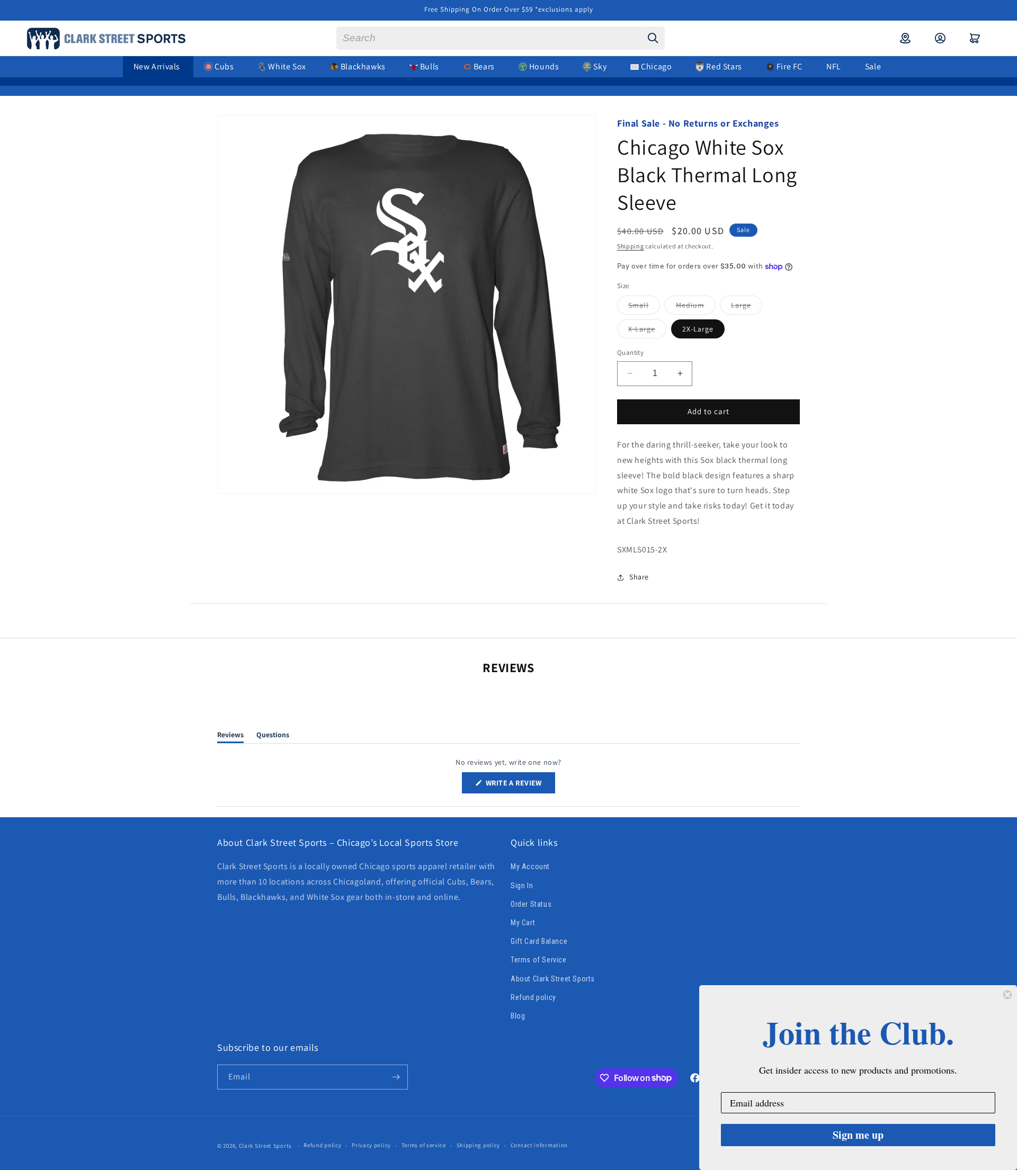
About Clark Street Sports (553, 979)
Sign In (522, 885)
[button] (975, 38)
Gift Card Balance (539, 941)
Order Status (531, 904)
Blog (518, 1016)
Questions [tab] (272, 736)
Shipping (630, 246)
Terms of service (424, 1145)
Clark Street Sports (265, 1145)
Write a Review (519, 785)
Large (746, 307)
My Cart (523, 922)
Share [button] (639, 577)
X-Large (647, 331)
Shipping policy (479, 1145)
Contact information (539, 1145)
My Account (530, 867)
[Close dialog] (1007, 994)
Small (644, 307)
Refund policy (533, 997)
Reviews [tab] (230, 736)
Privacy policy (371, 1145)
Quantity (630, 352)
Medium (696, 307)
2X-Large (697, 329)
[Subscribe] (395, 1077)
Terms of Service (539, 959)
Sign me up (858, 1134)
